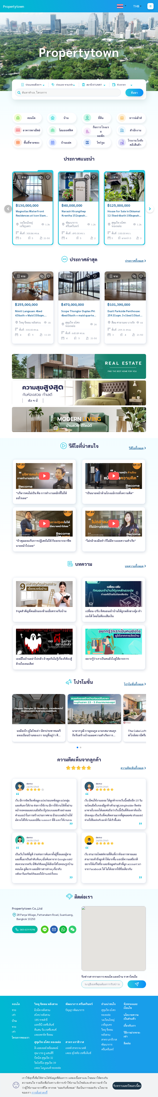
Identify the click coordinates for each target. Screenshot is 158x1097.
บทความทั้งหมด (134, 566)
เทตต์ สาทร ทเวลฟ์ (76, 1048)
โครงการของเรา (20, 1037)
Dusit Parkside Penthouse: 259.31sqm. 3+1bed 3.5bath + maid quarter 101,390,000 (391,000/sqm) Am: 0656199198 (125, 313)
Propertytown (13, 6)
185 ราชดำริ (40, 1019)
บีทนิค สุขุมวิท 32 (43, 1057)
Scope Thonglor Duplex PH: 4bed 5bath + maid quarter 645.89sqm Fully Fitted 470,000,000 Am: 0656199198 (78, 313)
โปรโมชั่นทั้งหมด (134, 684)
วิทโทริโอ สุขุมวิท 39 (45, 1062)
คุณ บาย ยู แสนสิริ (43, 1053)
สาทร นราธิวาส (75, 1042)
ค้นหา (134, 92)
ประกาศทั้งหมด (134, 260)
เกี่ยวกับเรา (130, 1025)
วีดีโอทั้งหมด (136, 448)
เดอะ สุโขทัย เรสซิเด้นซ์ (78, 1053)
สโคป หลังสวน (42, 1014)
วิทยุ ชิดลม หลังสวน (46, 1004)
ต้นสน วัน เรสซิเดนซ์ (45, 1029)
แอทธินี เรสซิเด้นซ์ (44, 1024)
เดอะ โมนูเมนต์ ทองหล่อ (47, 1067)
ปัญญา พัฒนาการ (75, 1010)
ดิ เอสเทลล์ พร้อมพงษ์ (46, 1048)
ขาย (14, 1010)
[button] (152, 51)
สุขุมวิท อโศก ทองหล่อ (47, 1042)
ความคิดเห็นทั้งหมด (132, 768)
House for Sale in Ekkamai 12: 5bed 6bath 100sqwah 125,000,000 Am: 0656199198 (124, 213)
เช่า (14, 1014)
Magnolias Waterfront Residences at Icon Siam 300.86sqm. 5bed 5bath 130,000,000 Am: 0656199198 (31, 213)
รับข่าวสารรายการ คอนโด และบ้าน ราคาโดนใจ (109, 976)
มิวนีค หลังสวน (42, 1010)
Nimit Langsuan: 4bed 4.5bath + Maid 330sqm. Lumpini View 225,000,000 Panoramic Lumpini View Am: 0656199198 (31, 313)
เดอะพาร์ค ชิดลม (43, 1034)
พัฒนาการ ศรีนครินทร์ (79, 1004)
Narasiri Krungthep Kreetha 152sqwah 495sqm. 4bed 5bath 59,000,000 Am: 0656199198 (74, 213)
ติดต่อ (127, 1043)
